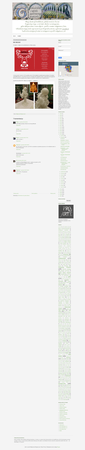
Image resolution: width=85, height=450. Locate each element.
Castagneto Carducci (65, 244)
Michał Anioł (66, 305)
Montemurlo (67, 317)
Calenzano (63, 239)
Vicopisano (68, 387)
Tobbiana (60, 379)
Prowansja (67, 349)
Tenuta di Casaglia (68, 377)
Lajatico (61, 293)
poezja (67, 343)
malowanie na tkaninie (63, 303)
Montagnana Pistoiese (67, 311)
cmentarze (65, 256)
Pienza (64, 337)
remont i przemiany (62, 354)
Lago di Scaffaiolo (68, 292)
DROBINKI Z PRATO (65, 140)
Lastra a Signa (60, 294)
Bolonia (68, 237)
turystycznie (62, 383)
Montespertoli (67, 321)
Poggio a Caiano (67, 344)
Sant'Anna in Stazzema (66, 363)
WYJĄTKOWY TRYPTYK (65, 166)
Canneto (61, 242)
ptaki (69, 350)
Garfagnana (63, 274)
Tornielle (65, 379)
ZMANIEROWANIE (64, 167)
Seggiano (63, 367)
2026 (61, 113)
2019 (61, 122)
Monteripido (60, 321)
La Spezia (64, 289)
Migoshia (18, 170)
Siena (68, 367)
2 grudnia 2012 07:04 (24, 137)
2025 (61, 115)
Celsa (69, 249)
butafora (59, 239)
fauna (69, 263)
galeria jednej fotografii (64, 272)
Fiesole (64, 264)
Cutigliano (60, 262)
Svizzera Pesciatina (67, 372)
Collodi (69, 259)
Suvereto (60, 372)
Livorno (68, 294)
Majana (17, 137)
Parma (68, 334)
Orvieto (68, 333)
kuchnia (68, 287)
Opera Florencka (62, 332)
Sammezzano (60, 360)
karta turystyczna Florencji (64, 418)
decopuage (65, 262)
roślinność (68, 357)
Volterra (64, 392)
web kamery (61, 415)
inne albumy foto (62, 429)
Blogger (58, 446)
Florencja (66, 265)
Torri (69, 379)
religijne (66, 353)
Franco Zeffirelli (66, 271)
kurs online (60, 289)
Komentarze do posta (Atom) (23, 195)
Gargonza (68, 274)
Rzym (68, 358)
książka (64, 287)
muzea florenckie (62, 420)
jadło (69, 277)
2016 (61, 127)
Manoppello (60, 304)
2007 (61, 195)
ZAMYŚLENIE (63, 159)
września (63, 173)
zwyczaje (65, 399)
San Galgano (66, 360)
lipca (62, 176)
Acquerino (65, 226)
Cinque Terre (60, 255)
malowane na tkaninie (67, 299)
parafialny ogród (61, 334)
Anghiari (68, 227)
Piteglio (70, 340)
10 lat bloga (60, 226)
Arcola (64, 232)
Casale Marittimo (63, 243)
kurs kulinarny (67, 288)
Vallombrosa (68, 386)
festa (59, 264)
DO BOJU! (63, 138)
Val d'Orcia (68, 384)
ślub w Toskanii (61, 374)
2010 (61, 190)
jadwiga (17, 129)
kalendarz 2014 (64, 278)
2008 (61, 194)
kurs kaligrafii (60, 288)
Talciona (62, 377)
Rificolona (67, 356)
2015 (61, 128)
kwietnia (62, 181)
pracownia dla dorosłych (66, 348)
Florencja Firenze (64, 267)
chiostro (65, 253)
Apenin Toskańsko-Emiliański (63, 228)
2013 (61, 132)
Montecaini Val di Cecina (66, 315)
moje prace (61, 424)
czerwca (62, 178)
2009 (61, 192)
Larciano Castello (66, 293)
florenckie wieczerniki (65, 270)
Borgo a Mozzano (61, 238)
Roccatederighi (60, 357)
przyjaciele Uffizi (62, 417)
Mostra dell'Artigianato (67, 322)
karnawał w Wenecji (66, 282)
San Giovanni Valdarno (62, 362)
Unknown (18, 144)
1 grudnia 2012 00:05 (23, 121)
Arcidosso (59, 232)
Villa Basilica (60, 388)
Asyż (67, 232)
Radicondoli (64, 351)
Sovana (65, 368)
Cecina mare (64, 249)
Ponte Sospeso (66, 345)
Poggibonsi (60, 344)
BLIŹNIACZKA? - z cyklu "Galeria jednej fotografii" (65, 163)
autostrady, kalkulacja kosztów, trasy (63, 411)
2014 (61, 130)
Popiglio (59, 346)
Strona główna (34, 193)
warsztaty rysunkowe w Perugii (64, 394)
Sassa (63, 366)
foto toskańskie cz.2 (63, 427)
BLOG (14, 36)
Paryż (64, 335)
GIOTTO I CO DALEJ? (65, 142)
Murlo (65, 323)
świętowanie (68, 375)
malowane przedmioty (64, 300)
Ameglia (65, 227)
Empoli (69, 262)
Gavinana (59, 275)
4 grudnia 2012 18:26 (22, 160)
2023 (61, 117)
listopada (63, 137)
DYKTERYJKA (63, 169)
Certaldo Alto (61, 250)
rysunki (62, 358)
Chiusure (69, 253)
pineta (69, 339)
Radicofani (60, 351)
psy (64, 350)
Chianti (59, 253)
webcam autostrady (63, 414)
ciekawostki (65, 254)
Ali (16, 160)
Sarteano (59, 366)
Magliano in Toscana (62, 298)
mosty (61, 323)
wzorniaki (68, 398)
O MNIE (19, 36)
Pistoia (64, 340)
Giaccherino (66, 275)
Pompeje (60, 345)
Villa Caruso (66, 388)
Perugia (68, 335)
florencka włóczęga (67, 269)
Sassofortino (68, 366)
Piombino (59, 340)
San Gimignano (66, 361)
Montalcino (61, 312)
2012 (61, 133)
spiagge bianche (64, 369)
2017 (61, 125)
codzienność (62, 258)
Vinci (61, 392)
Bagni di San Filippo (66, 233)
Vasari (59, 387)
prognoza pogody (62, 407)
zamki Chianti (60, 399)
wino (65, 397)
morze (59, 322)
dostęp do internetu (63, 412)
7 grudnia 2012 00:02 (24, 170)
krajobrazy (60, 287)
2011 (61, 189)
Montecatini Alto (61, 316)
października (63, 171)
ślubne (68, 374)
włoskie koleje (62, 408)
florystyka (60, 271)
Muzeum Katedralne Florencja (63, 326)
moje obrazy (61, 310)
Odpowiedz (18, 125)
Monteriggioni (66, 320)
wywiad (64, 398)
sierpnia (62, 175)
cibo (60, 254)
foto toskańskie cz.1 (63, 426)
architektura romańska (63, 230)
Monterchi (60, 320)
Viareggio (63, 387)
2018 (61, 123)
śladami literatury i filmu (64, 373)
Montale (66, 312)
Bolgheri (63, 237)
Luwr (68, 297)
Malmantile (60, 299)
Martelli (65, 304)
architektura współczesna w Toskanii (64, 231)
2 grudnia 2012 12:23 (26, 153)
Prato (61, 349)
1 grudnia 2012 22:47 (24, 129)
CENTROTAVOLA (64, 160)
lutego (62, 185)
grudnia (62, 135)
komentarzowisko (61, 283)
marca (62, 183)
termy (68, 378)
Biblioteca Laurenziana (61, 236)
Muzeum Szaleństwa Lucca (62, 327)
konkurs (60, 285)
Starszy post (52, 193)
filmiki (60, 430)
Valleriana (62, 386)
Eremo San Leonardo (63, 263)
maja (62, 180)
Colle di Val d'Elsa (62, 259)
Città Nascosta (68, 255)
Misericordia (60, 307)
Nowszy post (16, 193)
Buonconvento (67, 238)
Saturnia (59, 367)
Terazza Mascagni (63, 378)
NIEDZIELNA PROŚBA (65, 146)
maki (68, 298)
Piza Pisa (65, 341)
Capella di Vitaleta (67, 242)
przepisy (60, 350)
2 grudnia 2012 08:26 (25, 144)
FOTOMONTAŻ (64, 157)
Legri (65, 294)
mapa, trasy (61, 405)
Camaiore (68, 239)
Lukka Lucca (61, 297)
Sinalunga (60, 368)
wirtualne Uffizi (62, 404)
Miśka (17, 121)
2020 (61, 120)
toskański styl (68, 380)
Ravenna (69, 351)
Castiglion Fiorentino (61, 248)
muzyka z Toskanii (64, 328)
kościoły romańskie (64, 286)
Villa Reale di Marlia (67, 391)
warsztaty (67, 393)
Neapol (65, 329)
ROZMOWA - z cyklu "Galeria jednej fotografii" (65, 149)
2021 (61, 118)
